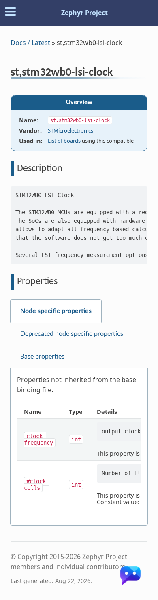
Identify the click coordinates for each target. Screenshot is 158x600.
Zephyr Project (84, 12)
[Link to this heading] (118, 73)
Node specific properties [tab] (56, 311)
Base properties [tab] (42, 356)
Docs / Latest (30, 42)
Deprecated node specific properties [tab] (71, 333)
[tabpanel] (79, 447)
